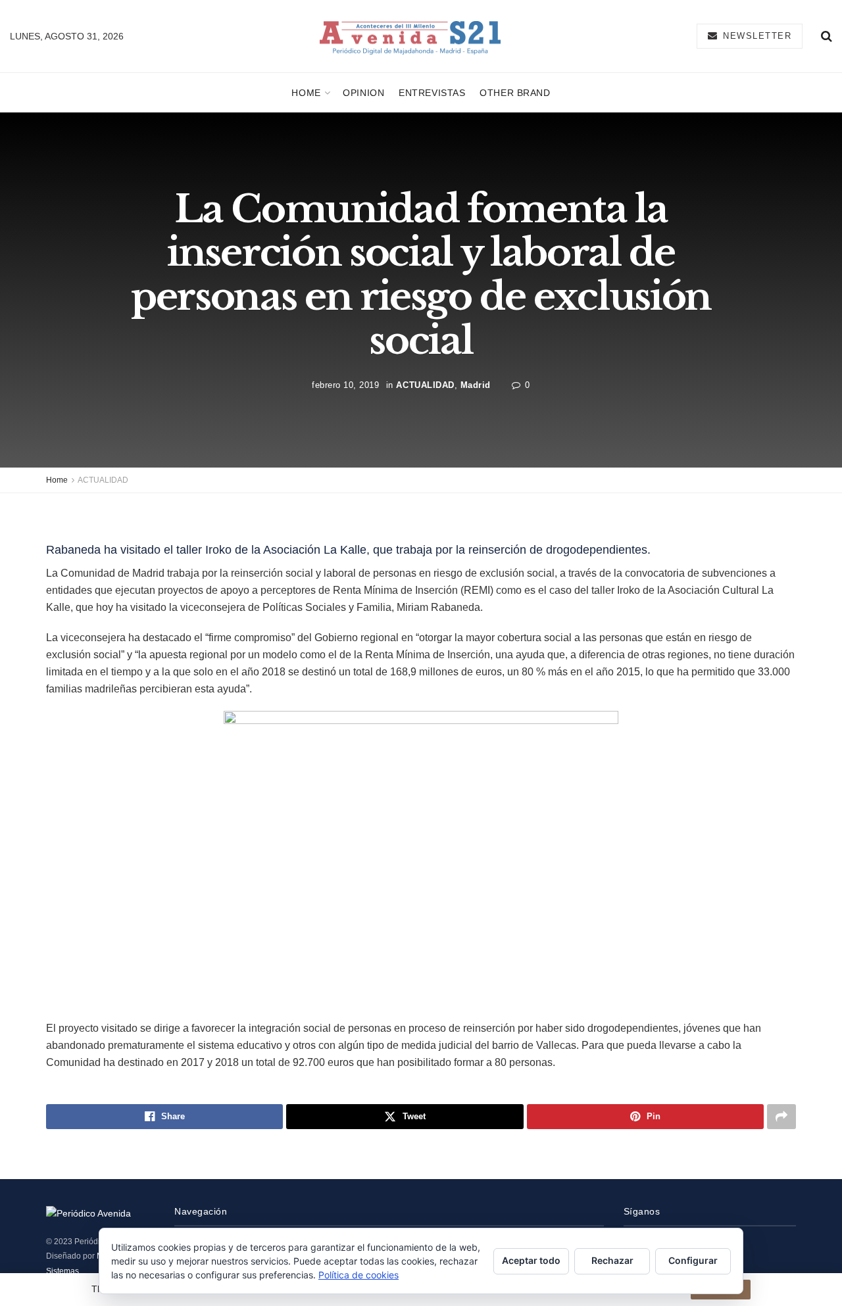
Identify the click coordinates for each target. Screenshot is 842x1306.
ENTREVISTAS (432, 92)
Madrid (475, 385)
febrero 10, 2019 (345, 385)
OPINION (363, 92)
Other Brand (515, 92)
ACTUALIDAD (425, 385)
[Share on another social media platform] (781, 1116)
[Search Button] (826, 36)
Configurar (693, 1260)
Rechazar (612, 1260)
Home (305, 92)
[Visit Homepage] (410, 36)
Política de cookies (358, 1274)
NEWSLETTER (756, 36)
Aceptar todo (531, 1260)
